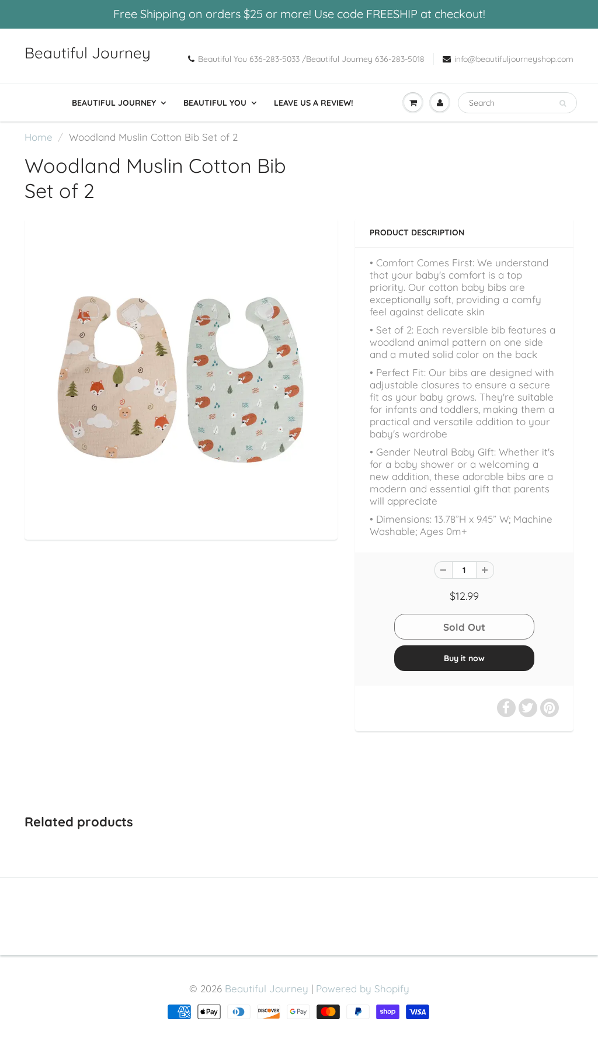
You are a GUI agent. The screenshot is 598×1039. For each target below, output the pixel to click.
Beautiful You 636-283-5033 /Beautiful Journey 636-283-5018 (311, 59)
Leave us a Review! (313, 103)
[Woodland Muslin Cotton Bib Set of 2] (181, 377)
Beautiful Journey (88, 52)
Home (39, 137)
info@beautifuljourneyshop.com (513, 59)
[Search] (562, 103)
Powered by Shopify (362, 988)
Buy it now (464, 658)
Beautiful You (214, 103)
